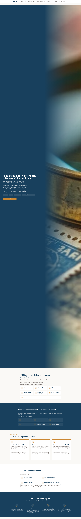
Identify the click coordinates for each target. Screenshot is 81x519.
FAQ (59, 1)
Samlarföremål (50, 1)
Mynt (34, 1)
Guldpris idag (39, 1)
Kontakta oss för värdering (9, 198)
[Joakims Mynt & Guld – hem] (15, 2)
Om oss (56, 1)
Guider (45, 1)
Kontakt (62, 1)
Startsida (13, 4)
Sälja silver (29, 1)
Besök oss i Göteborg (23, 198)
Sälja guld (23, 1)
